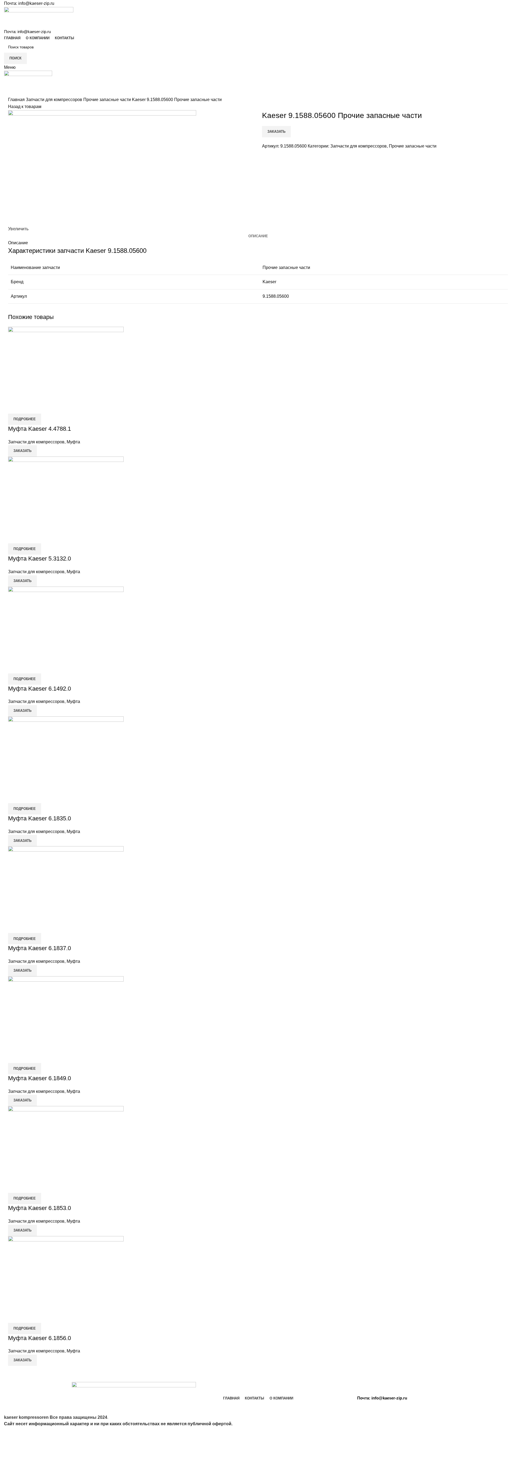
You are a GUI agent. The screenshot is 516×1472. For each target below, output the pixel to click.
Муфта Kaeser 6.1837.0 (39, 948)
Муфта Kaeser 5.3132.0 (39, 558)
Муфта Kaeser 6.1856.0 (39, 1338)
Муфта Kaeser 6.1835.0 (39, 818)
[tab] (258, 236)
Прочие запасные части (107, 99)
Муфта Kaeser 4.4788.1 (39, 428)
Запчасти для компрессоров (54, 99)
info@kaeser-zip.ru (36, 3)
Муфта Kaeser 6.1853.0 (39, 1208)
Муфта (73, 442)
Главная (17, 99)
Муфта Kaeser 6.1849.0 (39, 1078)
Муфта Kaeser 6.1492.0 (39, 688)
